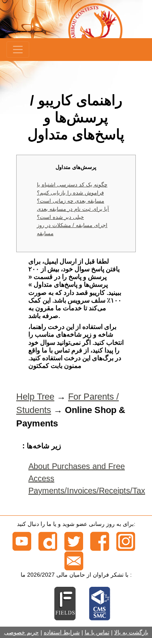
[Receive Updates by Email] (73, 560)
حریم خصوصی (21, 632)
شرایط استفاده (62, 632)
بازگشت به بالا (131, 632)
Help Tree (35, 396)
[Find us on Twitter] (73, 541)
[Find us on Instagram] (125, 541)
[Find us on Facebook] (99, 541)
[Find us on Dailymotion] (48, 541)
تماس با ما (97, 632)
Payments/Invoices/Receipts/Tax (86, 490)
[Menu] (17, 49)
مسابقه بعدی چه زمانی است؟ (70, 201)
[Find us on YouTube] (22, 541)
